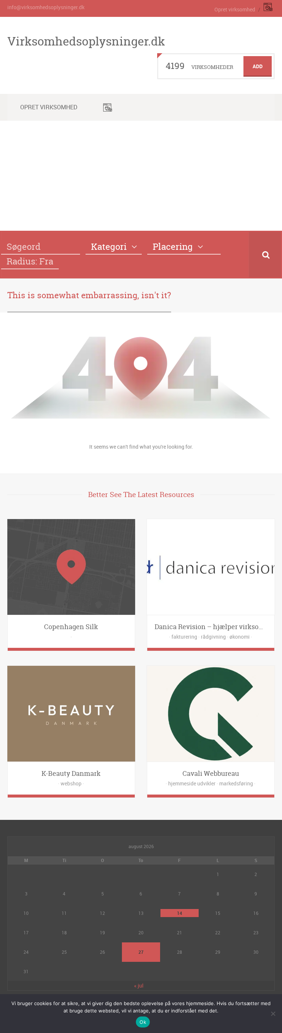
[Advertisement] (141, 175)
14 (179, 913)
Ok (143, 1022)
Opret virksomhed (234, 9)
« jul (139, 985)
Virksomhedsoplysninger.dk (86, 41)
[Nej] (272, 1013)
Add (258, 66)
